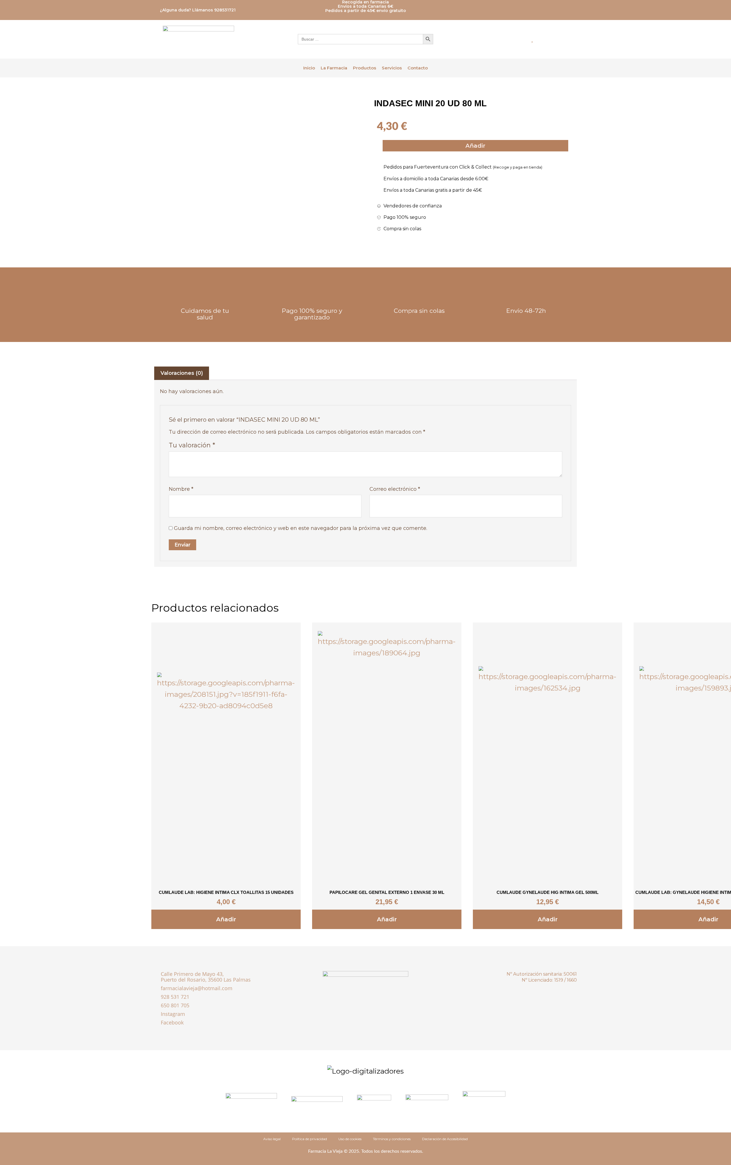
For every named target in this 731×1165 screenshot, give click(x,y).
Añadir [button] (226, 919)
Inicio (309, 68)
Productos (364, 68)
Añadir (475, 145)
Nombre (181, 489)
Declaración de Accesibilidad (445, 1139)
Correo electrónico (394, 489)
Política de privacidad (309, 1139)
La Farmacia (334, 68)
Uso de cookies (350, 1139)
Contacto (417, 68)
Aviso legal (272, 1139)
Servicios (392, 68)
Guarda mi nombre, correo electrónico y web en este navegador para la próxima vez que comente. (300, 528)
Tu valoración (192, 445)
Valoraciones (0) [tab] (181, 373)
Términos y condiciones (392, 1139)
